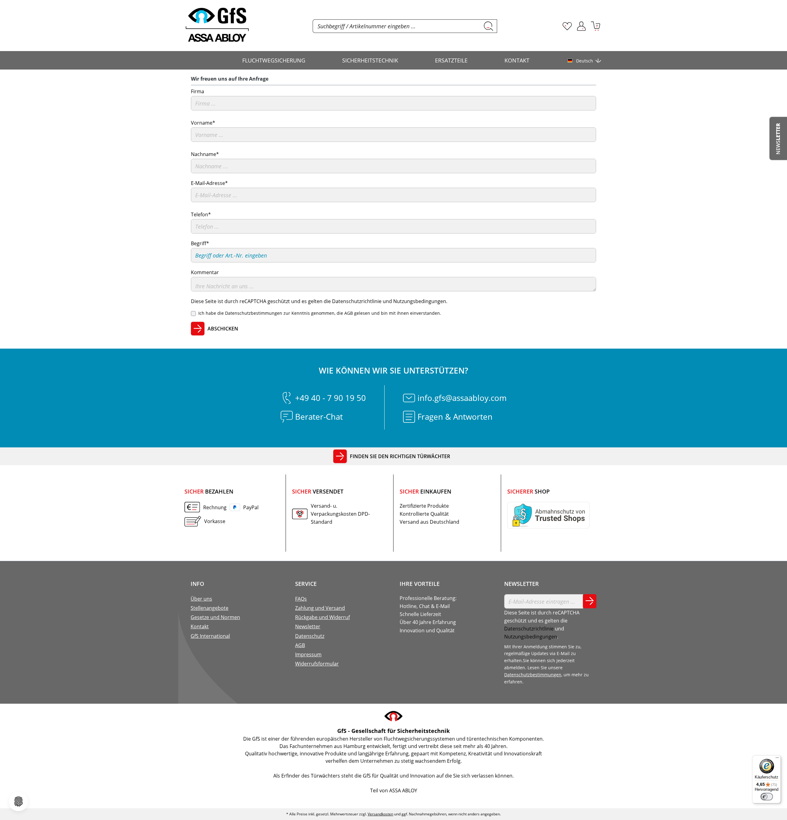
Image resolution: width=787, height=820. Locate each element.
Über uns (201, 598)
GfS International (210, 636)
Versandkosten (380, 814)
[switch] (767, 796)
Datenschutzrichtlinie (357, 301)
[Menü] (777, 759)
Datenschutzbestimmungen (253, 313)
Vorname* (203, 122)
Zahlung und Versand (320, 608)
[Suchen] (488, 26)
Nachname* (205, 154)
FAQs (301, 598)
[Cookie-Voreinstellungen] (18, 801)
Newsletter (307, 626)
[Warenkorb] (595, 26)
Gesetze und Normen (215, 617)
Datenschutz (309, 636)
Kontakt (200, 626)
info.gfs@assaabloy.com (462, 397)
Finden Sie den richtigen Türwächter (400, 456)
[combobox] (397, 26)
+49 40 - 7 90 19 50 (330, 397)
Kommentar (205, 272)
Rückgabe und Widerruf (322, 617)
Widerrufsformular (317, 663)
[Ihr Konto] (581, 26)
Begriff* (200, 243)
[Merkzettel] (567, 26)
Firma (197, 91)
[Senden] (589, 601)
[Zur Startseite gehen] (217, 25)
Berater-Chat (319, 416)
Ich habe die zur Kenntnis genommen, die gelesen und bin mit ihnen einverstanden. (319, 313)
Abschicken (223, 328)
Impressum (308, 654)
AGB (348, 313)
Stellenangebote (209, 608)
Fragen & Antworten (454, 416)
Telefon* (201, 214)
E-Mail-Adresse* (209, 183)
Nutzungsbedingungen (419, 301)
